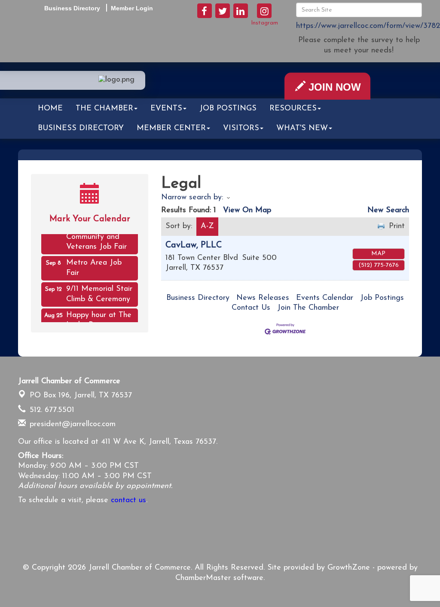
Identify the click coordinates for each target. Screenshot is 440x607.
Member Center (171, 128)
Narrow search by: (192, 197)
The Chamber (104, 109)
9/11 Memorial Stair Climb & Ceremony (99, 291)
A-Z (207, 226)
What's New (302, 128)
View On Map (247, 210)
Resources (293, 109)
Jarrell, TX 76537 (81, 396)
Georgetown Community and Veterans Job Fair (96, 234)
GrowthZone (348, 568)
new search (388, 210)
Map (378, 253)
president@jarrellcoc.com (71, 424)
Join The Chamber (308, 308)
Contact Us (251, 308)
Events (166, 109)
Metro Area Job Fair (94, 265)
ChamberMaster (203, 578)
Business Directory (81, 128)
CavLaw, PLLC (193, 245)
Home (50, 109)
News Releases (262, 298)
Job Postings (228, 109)
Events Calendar (324, 298)
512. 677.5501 (50, 410)
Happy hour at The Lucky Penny (98, 317)
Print (397, 226)
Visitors (241, 128)
